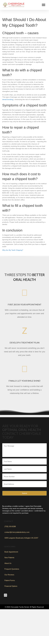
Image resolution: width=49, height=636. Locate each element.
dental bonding (7, 99)
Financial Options (10, 586)
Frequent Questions (11, 569)
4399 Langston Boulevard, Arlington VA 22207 (21, 538)
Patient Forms (9, 580)
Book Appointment (11, 552)
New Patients (9, 558)
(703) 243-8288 (10, 526)
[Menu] (43, 5)
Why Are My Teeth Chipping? (12, 250)
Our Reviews (9, 575)
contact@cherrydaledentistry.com (17, 532)
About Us (7, 563)
